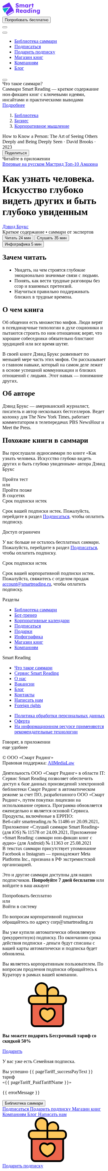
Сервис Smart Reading (36, 673)
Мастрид (55, 164)
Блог (19, 68)
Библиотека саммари (35, 41)
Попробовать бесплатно (26, 20)
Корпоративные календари (42, 620)
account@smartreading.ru (26, 584)
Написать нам (28, 700)
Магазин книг (28, 57)
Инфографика (28, 636)
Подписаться (27, 46)
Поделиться (16, 153)
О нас (20, 678)
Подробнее (13, 105)
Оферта (22, 721)
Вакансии (24, 683)
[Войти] (4, 27)
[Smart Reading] (21, 13)
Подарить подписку (34, 51)
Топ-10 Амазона (81, 164)
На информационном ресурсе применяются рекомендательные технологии (59, 729)
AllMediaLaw (61, 762)
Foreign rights (27, 705)
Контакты (24, 694)
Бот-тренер (25, 615)
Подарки (23, 631)
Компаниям (26, 62)
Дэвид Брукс (15, 226)
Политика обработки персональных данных (59, 715)
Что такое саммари (33, 667)
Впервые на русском (24, 164)
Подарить (12, 1051)
